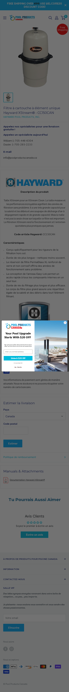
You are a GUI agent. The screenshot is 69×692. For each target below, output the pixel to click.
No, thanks (18, 367)
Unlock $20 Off (18, 358)
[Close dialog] (65, 322)
